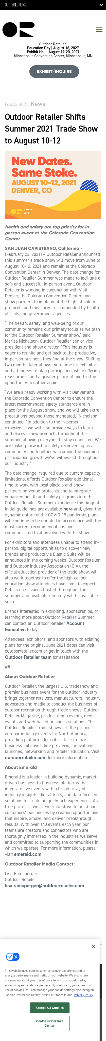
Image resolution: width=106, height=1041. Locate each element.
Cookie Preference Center (49, 1023)
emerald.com (27, 854)
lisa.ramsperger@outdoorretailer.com (44, 885)
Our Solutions (15, 5)
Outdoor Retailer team (28, 657)
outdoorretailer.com (26, 757)
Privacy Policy (83, 995)
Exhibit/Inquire (54, 71)
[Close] (93, 946)
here (68, 508)
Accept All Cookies (50, 1008)
